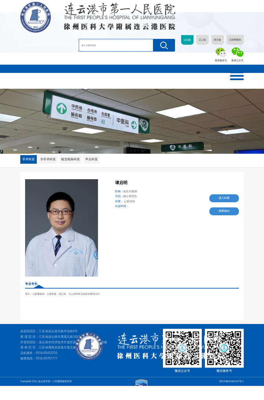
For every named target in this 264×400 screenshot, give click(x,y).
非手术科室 (48, 159)
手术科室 (28, 159)
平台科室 (91, 159)
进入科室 (224, 197)
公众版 (187, 40)
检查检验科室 (70, 159)
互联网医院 (235, 40)
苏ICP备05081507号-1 (231, 381)
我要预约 (224, 211)
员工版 (202, 40)
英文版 (217, 40)
